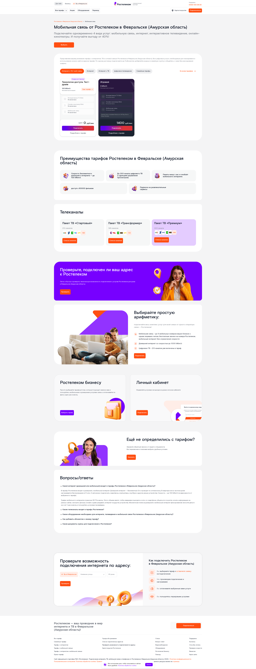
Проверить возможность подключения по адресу (118, 645)
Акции (72, 10)
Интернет (90, 71)
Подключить (78, 128)
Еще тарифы (86, 89)
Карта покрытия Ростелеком (111, 648)
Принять (149, 664)
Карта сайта (193, 654)
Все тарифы (59, 10)
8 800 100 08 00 (195, 5)
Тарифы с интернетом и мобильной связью (68, 651)
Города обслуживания (109, 638)
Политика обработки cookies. (86, 661)
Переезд (95, 10)
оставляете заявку (183, 571)
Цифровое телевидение (123, 71)
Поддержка (193, 638)
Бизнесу (67, 4)
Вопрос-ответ (159, 642)
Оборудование (83, 10)
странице (176, 661)
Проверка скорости (195, 648)
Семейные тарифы (143, 71)
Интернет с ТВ (104, 71)
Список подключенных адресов (112, 642)
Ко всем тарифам (186, 71)
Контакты (192, 642)
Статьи (157, 638)
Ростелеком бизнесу (162, 651)
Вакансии (192, 651)
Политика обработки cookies (127, 665)
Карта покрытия (180, 10)
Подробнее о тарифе (78, 133)
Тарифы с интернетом (61, 645)
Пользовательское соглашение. (65, 661)
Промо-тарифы (59, 654)
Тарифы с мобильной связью (63, 648)
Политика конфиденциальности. (180, 659)
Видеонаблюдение (161, 645)
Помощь (158, 654)
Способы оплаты (194, 645)
